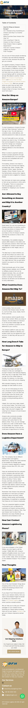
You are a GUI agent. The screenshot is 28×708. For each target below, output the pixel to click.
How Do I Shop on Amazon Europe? (11, 28)
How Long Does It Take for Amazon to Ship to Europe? (11, 41)
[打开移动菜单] (3, 682)
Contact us (20, 611)
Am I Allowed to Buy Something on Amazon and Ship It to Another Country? (13, 32)
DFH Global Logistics (12, 600)
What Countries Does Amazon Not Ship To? (13, 37)
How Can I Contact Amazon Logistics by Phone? (11, 48)
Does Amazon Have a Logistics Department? (12, 45)
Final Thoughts (7, 51)
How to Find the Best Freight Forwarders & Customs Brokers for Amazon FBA (13, 81)
